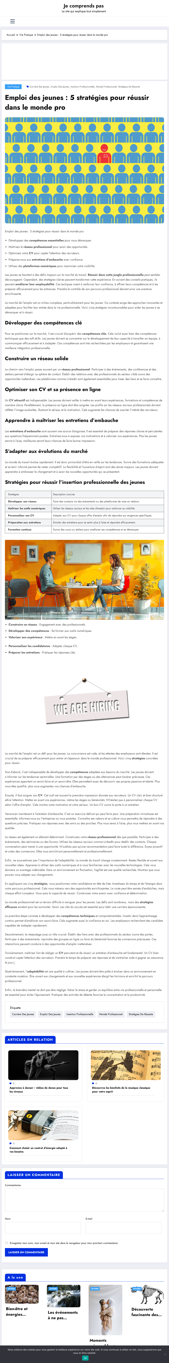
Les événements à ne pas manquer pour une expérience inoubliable (63, 1315)
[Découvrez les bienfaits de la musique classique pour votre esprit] (126, 1065)
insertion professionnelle (82, 86)
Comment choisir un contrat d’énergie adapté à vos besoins (38, 1149)
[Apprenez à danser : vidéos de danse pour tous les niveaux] (43, 1065)
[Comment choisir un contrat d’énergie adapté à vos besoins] (43, 1125)
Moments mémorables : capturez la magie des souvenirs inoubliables (102, 1343)
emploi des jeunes (60, 86)
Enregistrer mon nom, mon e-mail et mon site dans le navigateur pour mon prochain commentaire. (64, 1243)
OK (85, 1358)
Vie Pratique (13, 86)
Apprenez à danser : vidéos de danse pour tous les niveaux (39, 1089)
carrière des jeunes (39, 86)
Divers (11, 1288)
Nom (7, 1219)
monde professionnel (106, 86)
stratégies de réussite (129, 86)
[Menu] (12, 21)
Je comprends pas (84, 5)
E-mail (89, 1219)
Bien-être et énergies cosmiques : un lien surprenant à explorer (21, 1311)
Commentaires (13, 1185)
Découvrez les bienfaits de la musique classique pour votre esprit (121, 1089)
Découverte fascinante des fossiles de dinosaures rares (147, 1312)
